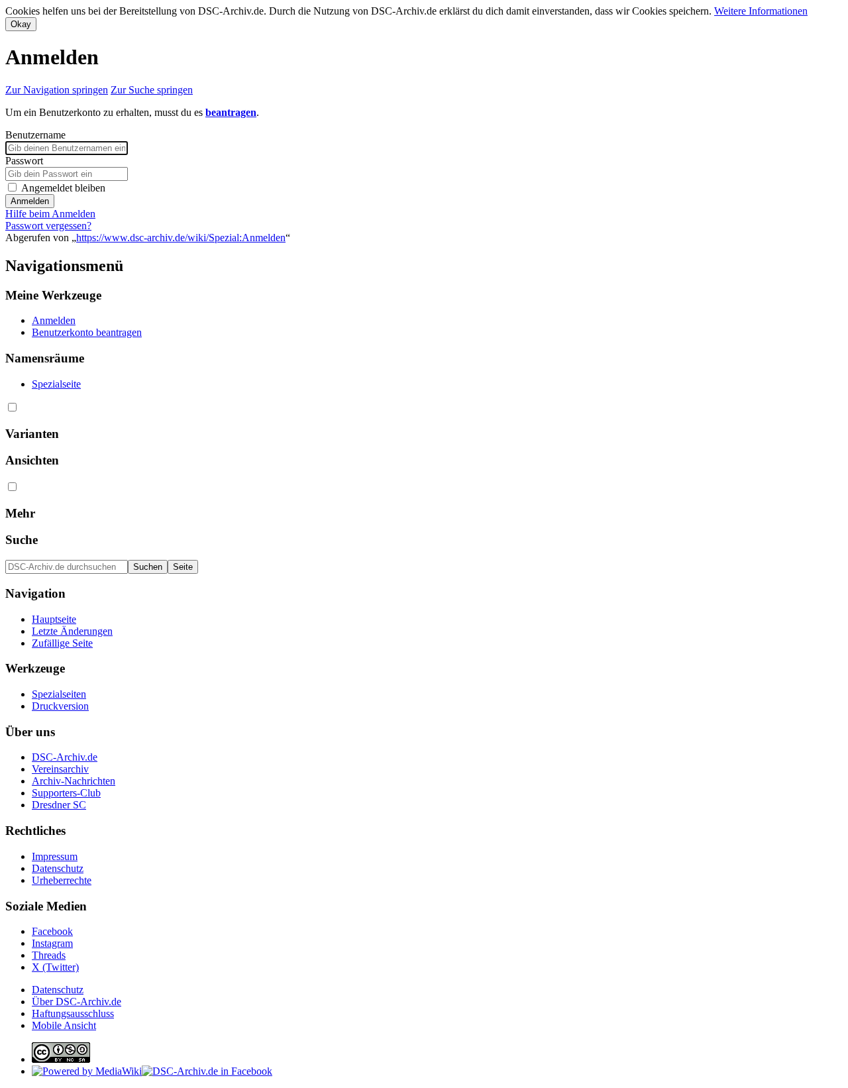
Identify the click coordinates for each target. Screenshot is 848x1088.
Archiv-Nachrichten (73, 781)
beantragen (230, 112)
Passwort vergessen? (48, 225)
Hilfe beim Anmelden (50, 213)
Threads (49, 955)
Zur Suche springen (152, 89)
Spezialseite (56, 384)
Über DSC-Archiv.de (76, 1001)
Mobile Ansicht (64, 1025)
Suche (21, 540)
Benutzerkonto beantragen (87, 332)
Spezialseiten (59, 694)
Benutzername (35, 134)
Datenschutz (57, 868)
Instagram (52, 943)
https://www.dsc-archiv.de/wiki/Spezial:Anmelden (181, 237)
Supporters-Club (66, 792)
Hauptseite (54, 619)
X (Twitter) (55, 967)
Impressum (55, 856)
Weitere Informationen (761, 11)
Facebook (52, 931)
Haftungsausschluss (73, 1013)
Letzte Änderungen (72, 631)
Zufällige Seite (62, 643)
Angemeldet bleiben (63, 187)
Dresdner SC (59, 804)
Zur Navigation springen (56, 89)
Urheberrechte (61, 880)
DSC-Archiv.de (64, 757)
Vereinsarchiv (60, 769)
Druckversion (60, 706)
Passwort (24, 160)
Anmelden (30, 201)
